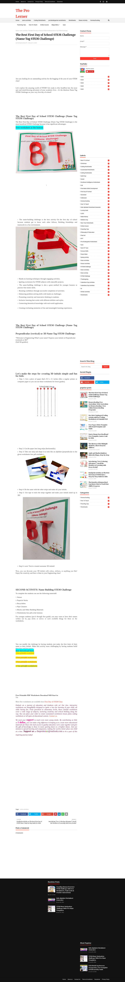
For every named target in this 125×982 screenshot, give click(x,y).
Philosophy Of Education (95, 232)
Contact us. (53, 716)
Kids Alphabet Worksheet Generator (95, 207)
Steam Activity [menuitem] (83, 20)
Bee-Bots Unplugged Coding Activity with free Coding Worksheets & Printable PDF (98, 417)
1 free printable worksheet (25, 653)
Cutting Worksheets (95, 173)
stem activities (23, 30)
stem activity (95, 273)
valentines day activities (95, 285)
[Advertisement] (73, 10)
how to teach (95, 204)
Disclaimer (60, 1)
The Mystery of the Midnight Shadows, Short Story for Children (98, 445)
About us (70, 979)
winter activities (95, 291)
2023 (95, 86)
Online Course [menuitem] (44, 25)
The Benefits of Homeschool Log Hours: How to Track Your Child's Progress (99, 484)
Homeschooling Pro (22, 43)
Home (17, 1)
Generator (95, 194)
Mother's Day (95, 220)
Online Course (95, 226)
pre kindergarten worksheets (95, 241)
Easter (95, 179)
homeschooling (95, 201)
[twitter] (102, 382)
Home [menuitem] (17, 20)
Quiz (95, 245)
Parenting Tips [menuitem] (21, 25)
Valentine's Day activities (95, 282)
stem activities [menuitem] (26, 20)
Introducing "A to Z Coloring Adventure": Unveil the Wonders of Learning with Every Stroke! (98, 464)
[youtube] (87, 382)
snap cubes (95, 254)
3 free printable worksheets (26, 662)
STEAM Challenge (95, 266)
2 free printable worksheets (26, 658)
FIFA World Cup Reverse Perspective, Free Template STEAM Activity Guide (98, 967)
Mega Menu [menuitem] (55, 25)
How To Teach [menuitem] (33, 25)
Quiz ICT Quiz (95, 248)
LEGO (95, 213)
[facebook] (100, 1)
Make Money (95, 216)
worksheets (95, 295)
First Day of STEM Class (53, 701)
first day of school (95, 191)
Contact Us (30, 1)
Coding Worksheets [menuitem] (40, 20)
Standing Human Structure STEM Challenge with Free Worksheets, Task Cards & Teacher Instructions (65, 890)
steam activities (95, 263)
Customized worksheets (95, 169)
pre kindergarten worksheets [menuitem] (57, 20)
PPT (95, 238)
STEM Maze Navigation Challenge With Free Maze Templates (65, 908)
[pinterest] (106, 1)
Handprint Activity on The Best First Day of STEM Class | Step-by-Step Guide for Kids (99, 474)
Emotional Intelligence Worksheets (95, 182)
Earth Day (95, 176)
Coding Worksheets (95, 166)
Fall (95, 185)
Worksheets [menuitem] (72, 20)
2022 (95, 89)
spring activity (95, 257)
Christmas (95, 163)
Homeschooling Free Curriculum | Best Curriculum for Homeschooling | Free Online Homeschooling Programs (98, 406)
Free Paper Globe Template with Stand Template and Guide (98, 427)
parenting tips (95, 229)
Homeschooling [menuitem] (95, 20)
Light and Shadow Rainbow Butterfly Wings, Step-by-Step (99, 454)
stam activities (95, 260)
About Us (23, 1)
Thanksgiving (95, 279)
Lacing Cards (95, 210)
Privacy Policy (39, 1)
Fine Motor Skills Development (95, 188)
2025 (95, 80)
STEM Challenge (95, 276)
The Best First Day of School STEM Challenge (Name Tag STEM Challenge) (98, 394)
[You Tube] (102, 378)
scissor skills (95, 251)
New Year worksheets (95, 223)
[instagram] (103, 1)
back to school (95, 160)
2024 (95, 83)
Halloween (95, 198)
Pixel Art (95, 235)
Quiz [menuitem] (64, 25)
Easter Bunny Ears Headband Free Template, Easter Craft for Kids (98, 436)
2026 (95, 76)
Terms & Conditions (50, 1)
